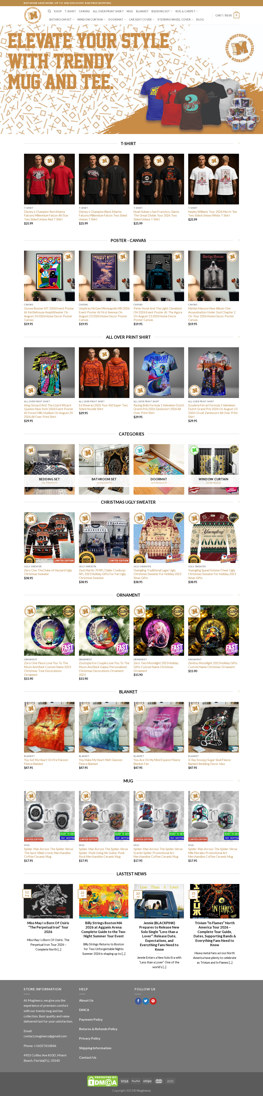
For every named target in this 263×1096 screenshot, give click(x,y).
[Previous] (24, 195)
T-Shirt (70, 11)
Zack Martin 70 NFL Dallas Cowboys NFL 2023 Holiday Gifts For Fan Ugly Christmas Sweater (102, 574)
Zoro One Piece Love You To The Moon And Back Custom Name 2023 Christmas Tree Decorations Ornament (47, 668)
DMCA (84, 1010)
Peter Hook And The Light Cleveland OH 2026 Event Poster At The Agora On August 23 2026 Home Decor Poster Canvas (158, 314)
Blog (200, 19)
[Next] (239, 195)
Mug (130, 11)
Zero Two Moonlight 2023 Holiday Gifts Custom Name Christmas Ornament (156, 666)
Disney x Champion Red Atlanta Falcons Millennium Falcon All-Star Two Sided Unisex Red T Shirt (46, 215)
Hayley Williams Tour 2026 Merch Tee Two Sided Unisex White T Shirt (212, 213)
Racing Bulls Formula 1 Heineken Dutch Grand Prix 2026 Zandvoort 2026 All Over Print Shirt (159, 409)
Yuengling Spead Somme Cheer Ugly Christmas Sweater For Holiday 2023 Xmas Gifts (212, 574)
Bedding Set (160, 11)
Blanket (142, 11)
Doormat (115, 19)
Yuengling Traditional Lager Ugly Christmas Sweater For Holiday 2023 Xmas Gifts (157, 574)
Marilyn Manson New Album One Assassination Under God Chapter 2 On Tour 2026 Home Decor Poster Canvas (211, 314)
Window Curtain (90, 19)
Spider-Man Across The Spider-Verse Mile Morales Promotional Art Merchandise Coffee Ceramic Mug (212, 852)
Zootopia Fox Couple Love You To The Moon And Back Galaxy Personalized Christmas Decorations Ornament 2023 (104, 668)
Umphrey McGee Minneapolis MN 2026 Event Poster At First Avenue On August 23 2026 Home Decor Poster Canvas (104, 314)
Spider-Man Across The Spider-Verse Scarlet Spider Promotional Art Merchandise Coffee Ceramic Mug (158, 852)
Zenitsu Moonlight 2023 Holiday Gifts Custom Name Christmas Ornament (212, 665)
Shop (58, 11)
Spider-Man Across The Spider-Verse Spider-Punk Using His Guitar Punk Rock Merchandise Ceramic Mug (103, 852)
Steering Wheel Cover (174, 19)
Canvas (84, 11)
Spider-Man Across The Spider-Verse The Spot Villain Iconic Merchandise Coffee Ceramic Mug (48, 852)
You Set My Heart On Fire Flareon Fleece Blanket (46, 762)
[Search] (49, 11)
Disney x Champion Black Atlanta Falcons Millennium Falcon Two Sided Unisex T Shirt (103, 215)
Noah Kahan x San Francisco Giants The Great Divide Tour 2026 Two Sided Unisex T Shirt (156, 215)
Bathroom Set (60, 19)
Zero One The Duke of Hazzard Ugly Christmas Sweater (48, 572)
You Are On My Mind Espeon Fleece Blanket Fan (157, 762)
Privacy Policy (89, 1038)
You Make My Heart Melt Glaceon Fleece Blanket (100, 762)
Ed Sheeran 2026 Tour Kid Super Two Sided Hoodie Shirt (103, 407)
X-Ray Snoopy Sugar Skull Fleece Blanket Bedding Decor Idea (209, 762)
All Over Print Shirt (108, 11)
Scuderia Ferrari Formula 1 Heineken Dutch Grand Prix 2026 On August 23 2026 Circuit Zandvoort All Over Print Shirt (213, 411)
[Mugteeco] (33, 15)
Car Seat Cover (140, 19)
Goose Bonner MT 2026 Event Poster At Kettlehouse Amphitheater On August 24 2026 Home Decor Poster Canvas (49, 314)
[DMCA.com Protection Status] (102, 1081)
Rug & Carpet (185, 11)
